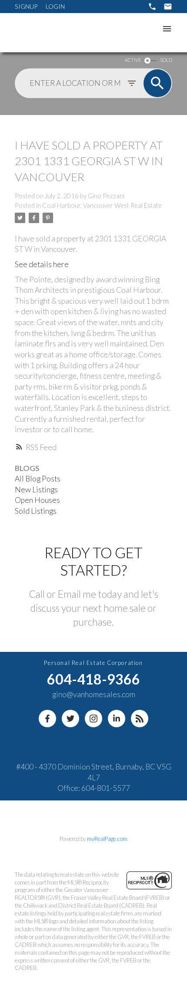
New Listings (36, 489)
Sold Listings (36, 510)
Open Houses (37, 500)
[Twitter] (70, 718)
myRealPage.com (107, 838)
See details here (42, 264)
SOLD (166, 60)
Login (55, 6)
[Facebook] (47, 718)
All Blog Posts (37, 478)
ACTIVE (133, 60)
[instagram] (93, 718)
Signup (26, 6)
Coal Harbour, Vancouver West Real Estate (102, 205)
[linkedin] (116, 718)
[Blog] (139, 718)
